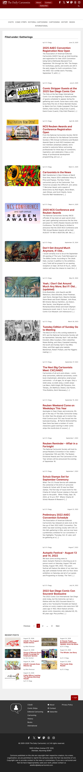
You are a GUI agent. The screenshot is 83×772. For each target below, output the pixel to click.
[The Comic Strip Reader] (49, 665)
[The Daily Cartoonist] (16, 2)
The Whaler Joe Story (68, 653)
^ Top (74, 698)
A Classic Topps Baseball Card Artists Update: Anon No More (69, 642)
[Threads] (75, 2)
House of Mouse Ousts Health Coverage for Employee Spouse (32, 654)
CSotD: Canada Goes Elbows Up (31, 665)
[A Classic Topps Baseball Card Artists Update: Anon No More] (49, 642)
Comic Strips (21, 22)
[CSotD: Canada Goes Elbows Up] (13, 665)
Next (58, 626)
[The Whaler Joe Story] (49, 653)
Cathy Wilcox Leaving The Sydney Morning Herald (31, 677)
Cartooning (54, 22)
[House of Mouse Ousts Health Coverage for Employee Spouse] (13, 653)
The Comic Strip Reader (66, 665)
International (41, 26)
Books (72, 22)
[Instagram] (79, 2)
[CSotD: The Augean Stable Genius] (13, 642)
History (64, 22)
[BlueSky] (68, 2)
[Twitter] (64, 2)
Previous (27, 626)
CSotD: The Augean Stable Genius (31, 642)
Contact (48, 3)
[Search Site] (79, 6)
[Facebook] (60, 2)
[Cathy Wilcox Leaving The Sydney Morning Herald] (13, 676)
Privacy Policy (67, 705)
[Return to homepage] (16, 716)
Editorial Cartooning (38, 22)
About (38, 3)
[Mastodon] (71, 2)
